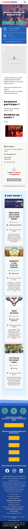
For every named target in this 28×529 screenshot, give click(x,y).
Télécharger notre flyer (14, 504)
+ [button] (3, 48)
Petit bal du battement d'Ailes (14, 360)
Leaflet (17, 72)
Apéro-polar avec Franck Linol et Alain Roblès (14, 216)
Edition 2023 (14, 452)
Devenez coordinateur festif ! (14, 513)
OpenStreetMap (23, 72)
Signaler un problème (14, 180)
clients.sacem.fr (20, 487)
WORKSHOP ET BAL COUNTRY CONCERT (14, 264)
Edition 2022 (14, 459)
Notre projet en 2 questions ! (14, 496)
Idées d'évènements (14, 498)
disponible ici (16, 480)
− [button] (3, 50)
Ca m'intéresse (8, 23)
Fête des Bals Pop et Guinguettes (14, 41)
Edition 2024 (14, 445)
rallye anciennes (14, 312)
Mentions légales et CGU (14, 520)
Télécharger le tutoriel (14, 502)
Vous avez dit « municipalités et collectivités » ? (14, 506)
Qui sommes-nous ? (14, 494)
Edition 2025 (14, 438)
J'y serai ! (21, 23)
